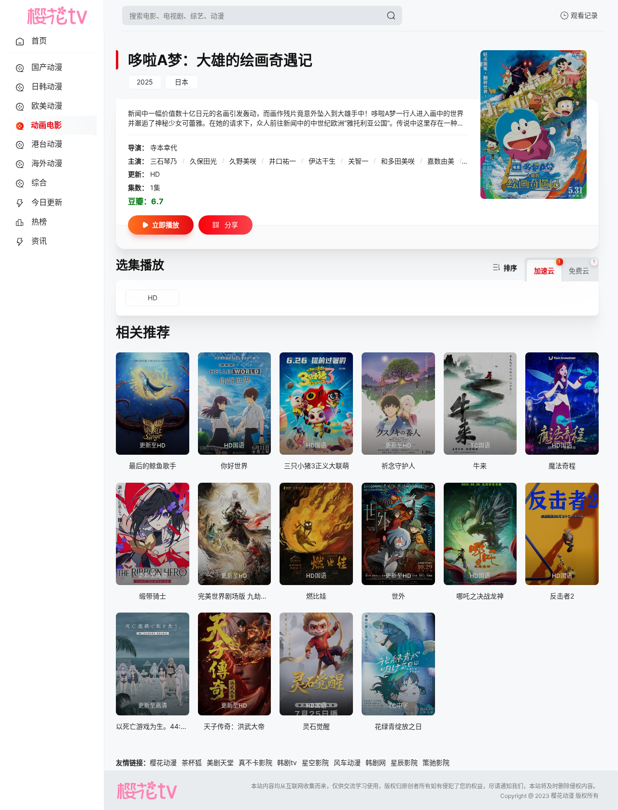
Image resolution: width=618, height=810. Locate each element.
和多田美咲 (399, 161)
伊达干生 (323, 161)
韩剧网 (375, 762)
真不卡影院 (255, 762)
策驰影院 (435, 762)
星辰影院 (404, 762)
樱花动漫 (163, 762)
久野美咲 (243, 161)
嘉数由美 (441, 161)
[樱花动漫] (57, 15)
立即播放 (165, 225)
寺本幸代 (163, 147)
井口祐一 (283, 161)
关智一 (359, 161)
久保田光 (204, 161)
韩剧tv (287, 762)
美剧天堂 (220, 762)
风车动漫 (347, 762)
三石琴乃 (164, 161)
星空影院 (315, 762)
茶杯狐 (192, 762)
